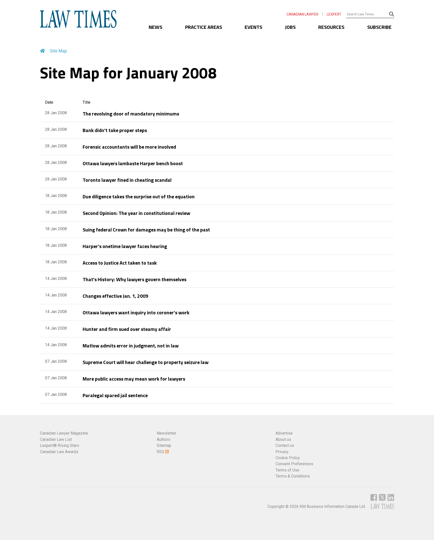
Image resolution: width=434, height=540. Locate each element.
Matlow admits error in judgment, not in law (131, 345)
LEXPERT (334, 14)
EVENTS (253, 27)
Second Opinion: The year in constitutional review (136, 213)
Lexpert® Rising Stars (59, 445)
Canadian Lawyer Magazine (64, 433)
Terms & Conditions (293, 476)
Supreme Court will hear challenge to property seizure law (145, 362)
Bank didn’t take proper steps (115, 130)
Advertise (284, 433)
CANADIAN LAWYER (302, 14)
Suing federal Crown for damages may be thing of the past (146, 229)
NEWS (155, 27)
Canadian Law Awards (59, 451)
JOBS (290, 27)
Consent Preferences (294, 463)
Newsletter (166, 433)
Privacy (282, 451)
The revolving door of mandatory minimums (131, 113)
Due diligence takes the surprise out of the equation (139, 196)
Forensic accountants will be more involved (129, 147)
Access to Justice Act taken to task (120, 263)
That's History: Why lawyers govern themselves (134, 279)
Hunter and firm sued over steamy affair (127, 329)
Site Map (58, 50)
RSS (161, 451)
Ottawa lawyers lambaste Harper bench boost (133, 163)
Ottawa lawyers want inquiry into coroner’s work (136, 312)
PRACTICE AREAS (203, 27)
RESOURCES (331, 27)
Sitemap (164, 445)
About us (283, 439)
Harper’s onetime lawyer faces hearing (125, 246)
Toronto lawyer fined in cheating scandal (127, 180)
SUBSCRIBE (379, 27)
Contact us (285, 445)
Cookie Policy (288, 457)
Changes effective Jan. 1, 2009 (115, 296)
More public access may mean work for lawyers (134, 379)
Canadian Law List (56, 439)
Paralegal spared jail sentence (115, 395)
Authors (163, 439)
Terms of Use (287, 470)
